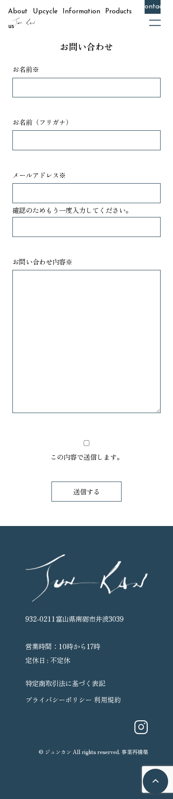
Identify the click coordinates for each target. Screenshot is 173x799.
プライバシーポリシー (58, 699)
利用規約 (107, 699)
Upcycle (45, 11)
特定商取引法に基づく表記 (65, 683)
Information (81, 11)
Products (118, 11)
